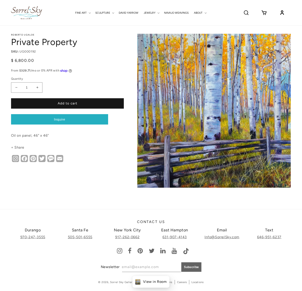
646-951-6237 (269, 237)
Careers (182, 282)
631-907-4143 (174, 237)
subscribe (191, 267)
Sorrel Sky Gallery (122, 282)
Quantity (17, 78)
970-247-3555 (32, 237)
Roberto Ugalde (22, 34)
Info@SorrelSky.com (222, 237)
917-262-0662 (127, 237)
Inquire (59, 119)
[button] (83, 13)
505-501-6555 (80, 237)
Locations (197, 282)
